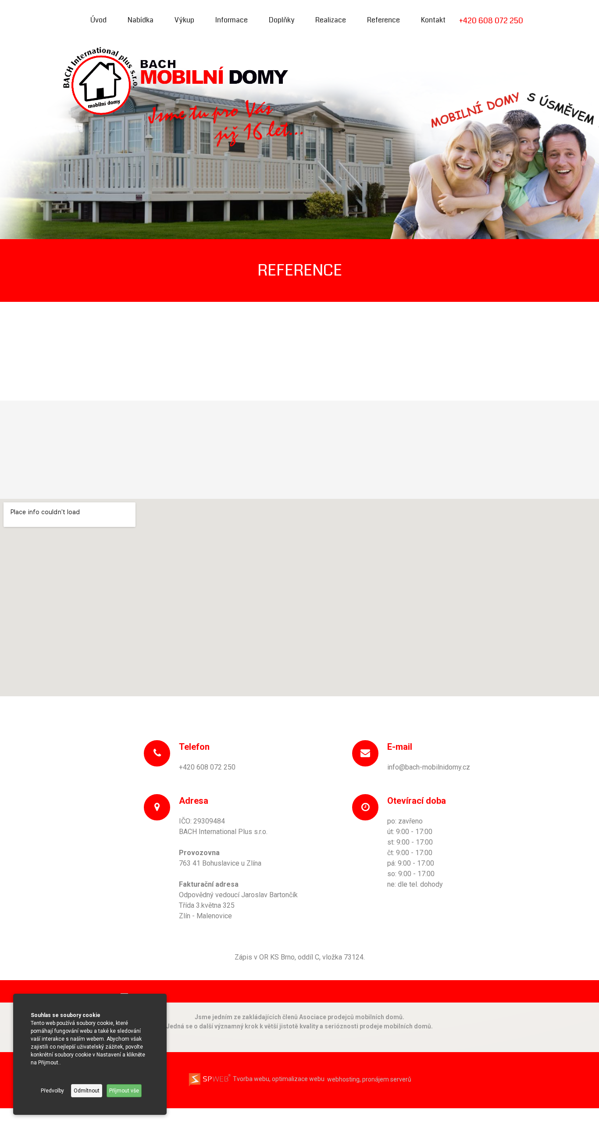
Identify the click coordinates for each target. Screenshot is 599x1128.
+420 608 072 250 (491, 20)
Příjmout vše (124, 1091)
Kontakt (433, 20)
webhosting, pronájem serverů (369, 1078)
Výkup (184, 20)
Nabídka (140, 20)
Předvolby (52, 1091)
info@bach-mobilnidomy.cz (428, 767)
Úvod (98, 20)
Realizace (330, 20)
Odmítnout (87, 1091)
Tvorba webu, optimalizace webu (278, 1078)
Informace (231, 20)
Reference (383, 20)
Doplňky (281, 20)
